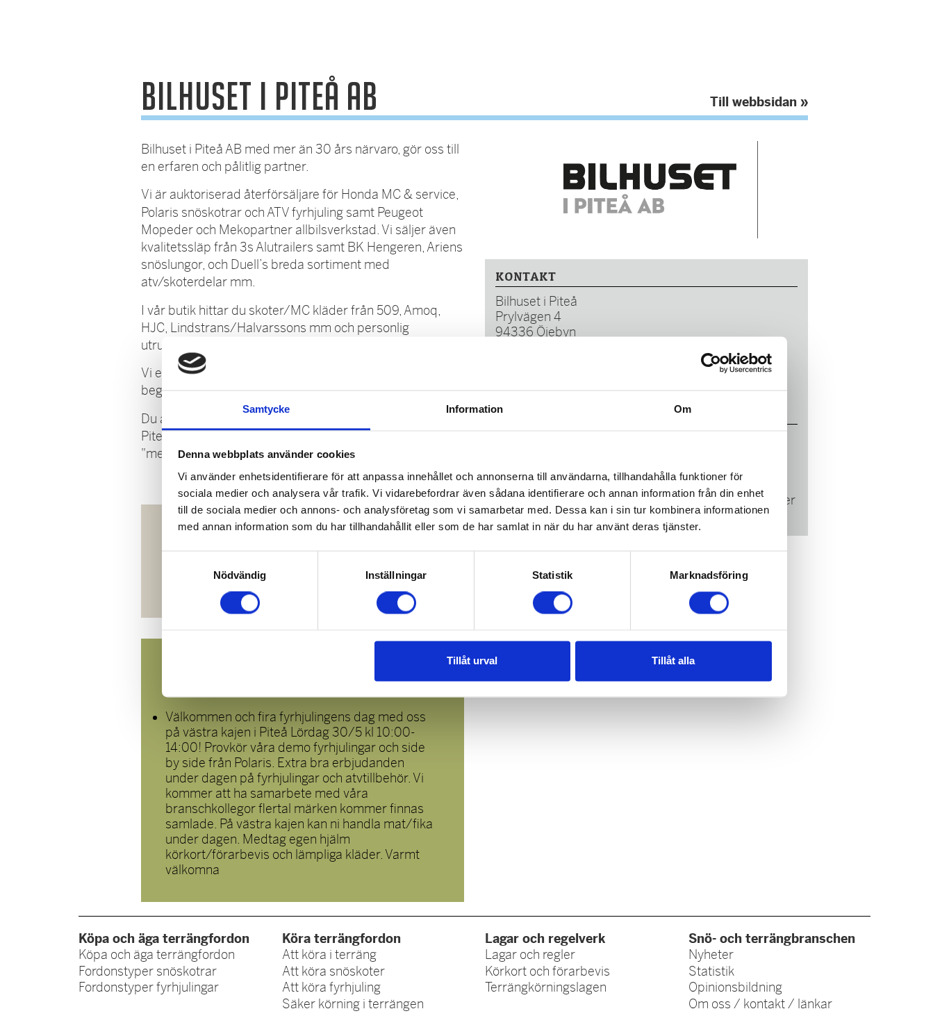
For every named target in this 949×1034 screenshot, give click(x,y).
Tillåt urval (472, 660)
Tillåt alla (673, 660)
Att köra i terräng (329, 954)
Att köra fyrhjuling (331, 987)
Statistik (711, 971)
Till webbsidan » (759, 102)
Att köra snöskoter (333, 971)
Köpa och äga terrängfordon (157, 954)
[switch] (396, 603)
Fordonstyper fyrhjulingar (149, 987)
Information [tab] (474, 409)
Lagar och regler (530, 954)
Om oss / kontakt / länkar (760, 1004)
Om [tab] (682, 409)
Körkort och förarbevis (547, 971)
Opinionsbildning (735, 987)
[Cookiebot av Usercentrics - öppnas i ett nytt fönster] (711, 363)
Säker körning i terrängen (353, 1004)
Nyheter (711, 954)
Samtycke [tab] (266, 409)
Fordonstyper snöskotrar (148, 971)
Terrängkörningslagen (545, 987)
